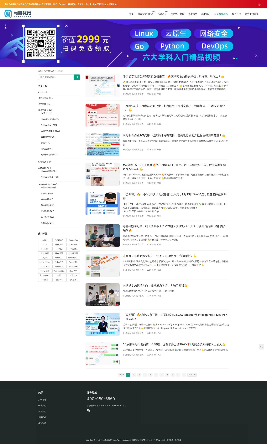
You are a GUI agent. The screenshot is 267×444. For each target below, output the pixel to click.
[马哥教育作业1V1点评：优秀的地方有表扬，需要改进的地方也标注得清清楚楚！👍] (103, 144)
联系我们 (42, 405)
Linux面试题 (46, 171)
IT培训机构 (59, 240)
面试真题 (42, 168)
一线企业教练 (47, 187)
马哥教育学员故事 (60, 280)
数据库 (44, 142)
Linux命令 (45, 249)
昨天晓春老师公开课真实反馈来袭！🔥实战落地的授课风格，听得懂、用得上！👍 (173, 76)
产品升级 (45, 193)
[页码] (195, 375)
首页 (131, 14)
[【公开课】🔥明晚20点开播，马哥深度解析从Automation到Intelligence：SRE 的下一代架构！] (103, 324)
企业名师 (45, 199)
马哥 (59, 275)
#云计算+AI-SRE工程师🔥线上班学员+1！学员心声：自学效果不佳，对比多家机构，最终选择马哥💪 (175, 167)
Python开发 (46, 125)
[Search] (77, 77)
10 (178, 375)
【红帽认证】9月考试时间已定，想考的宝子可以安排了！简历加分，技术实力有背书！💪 (174, 108)
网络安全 (45, 148)
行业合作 (45, 217)
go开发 (44, 113)
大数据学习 (46, 137)
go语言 (45, 240)
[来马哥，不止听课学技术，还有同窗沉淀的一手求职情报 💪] (103, 265)
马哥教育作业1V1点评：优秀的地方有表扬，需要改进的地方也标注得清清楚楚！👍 (174, 135)
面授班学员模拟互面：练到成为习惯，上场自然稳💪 (155, 285)
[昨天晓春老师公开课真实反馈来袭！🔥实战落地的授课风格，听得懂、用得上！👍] (103, 85)
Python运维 (44, 271)
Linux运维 (59, 253)
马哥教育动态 (221, 14)
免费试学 (192, 14)
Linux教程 (45, 253)
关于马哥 (42, 104)
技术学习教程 (177, 14)
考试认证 (162, 14)
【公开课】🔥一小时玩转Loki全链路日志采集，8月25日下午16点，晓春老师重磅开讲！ (174, 196)
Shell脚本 (73, 271)
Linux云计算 (46, 119)
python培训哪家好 (74, 258)
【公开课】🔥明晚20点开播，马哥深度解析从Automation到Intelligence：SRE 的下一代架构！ (175, 316)
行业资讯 (42, 162)
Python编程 (73, 266)
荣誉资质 (42, 423)
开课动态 (127, 94)
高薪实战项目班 (146, 14)
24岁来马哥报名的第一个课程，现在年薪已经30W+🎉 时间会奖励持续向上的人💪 (174, 344)
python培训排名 (45, 262)
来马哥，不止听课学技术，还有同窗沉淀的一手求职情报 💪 (160, 256)
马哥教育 (45, 280)
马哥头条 (45, 223)
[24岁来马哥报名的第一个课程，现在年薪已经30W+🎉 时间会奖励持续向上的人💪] (103, 353)
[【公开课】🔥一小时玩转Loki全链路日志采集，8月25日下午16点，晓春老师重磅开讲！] (103, 203)
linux (45, 244)
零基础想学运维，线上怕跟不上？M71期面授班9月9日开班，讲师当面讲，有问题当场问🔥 (175, 228)
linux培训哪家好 (74, 249)
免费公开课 (43, 98)
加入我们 (42, 411)
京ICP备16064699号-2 (148, 440)
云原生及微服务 (48, 131)
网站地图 (178, 440)
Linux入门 (59, 244)
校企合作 (236, 14)
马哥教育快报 (47, 154)
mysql (45, 258)
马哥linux (73, 275)
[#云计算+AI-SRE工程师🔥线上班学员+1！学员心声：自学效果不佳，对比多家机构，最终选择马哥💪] (103, 174)
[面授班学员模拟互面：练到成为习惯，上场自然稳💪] (103, 294)
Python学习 (59, 262)
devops (41, 92)
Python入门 (59, 258)
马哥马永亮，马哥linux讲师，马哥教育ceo (74, 280)
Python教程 (44, 266)
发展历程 (42, 417)
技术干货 (42, 110)
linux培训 (59, 249)
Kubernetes (73, 240)
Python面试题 (47, 177)
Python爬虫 (59, 266)
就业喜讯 (205, 14)
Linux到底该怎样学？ (74, 244)
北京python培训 (45, 275)
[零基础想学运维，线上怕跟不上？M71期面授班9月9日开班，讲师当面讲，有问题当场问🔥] (103, 235)
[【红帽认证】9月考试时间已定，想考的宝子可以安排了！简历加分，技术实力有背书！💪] (103, 115)
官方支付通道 (251, 14)
